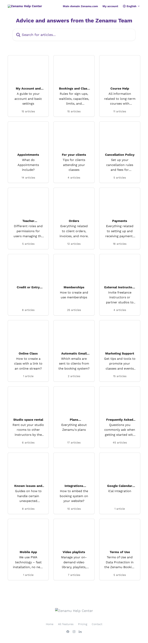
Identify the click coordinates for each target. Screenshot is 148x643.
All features (65, 624)
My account (110, 6)
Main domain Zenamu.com (80, 6)
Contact (97, 624)
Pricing (82, 624)
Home (49, 624)
